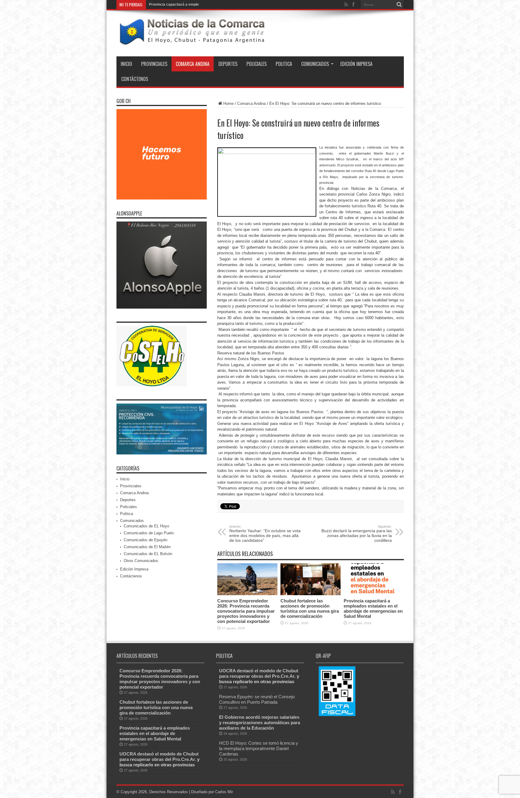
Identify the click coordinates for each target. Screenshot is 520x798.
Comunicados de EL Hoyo (146, 526)
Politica (284, 64)
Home (228, 103)
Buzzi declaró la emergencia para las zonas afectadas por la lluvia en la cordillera (356, 534)
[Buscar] (399, 4)
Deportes (227, 64)
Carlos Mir (224, 792)
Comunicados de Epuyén (145, 540)
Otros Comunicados (141, 560)
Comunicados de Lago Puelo (149, 533)
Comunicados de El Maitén (147, 547)
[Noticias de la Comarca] (191, 41)
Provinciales (154, 64)
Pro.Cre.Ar (183, 759)
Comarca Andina (192, 64)
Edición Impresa (356, 64)
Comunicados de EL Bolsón (148, 553)
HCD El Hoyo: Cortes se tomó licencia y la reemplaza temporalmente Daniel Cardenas (258, 748)
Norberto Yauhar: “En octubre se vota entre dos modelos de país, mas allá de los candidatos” (265, 534)
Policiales (256, 64)
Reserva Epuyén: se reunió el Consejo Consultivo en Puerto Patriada (257, 699)
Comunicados (315, 64)
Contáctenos (134, 79)
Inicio (126, 64)
